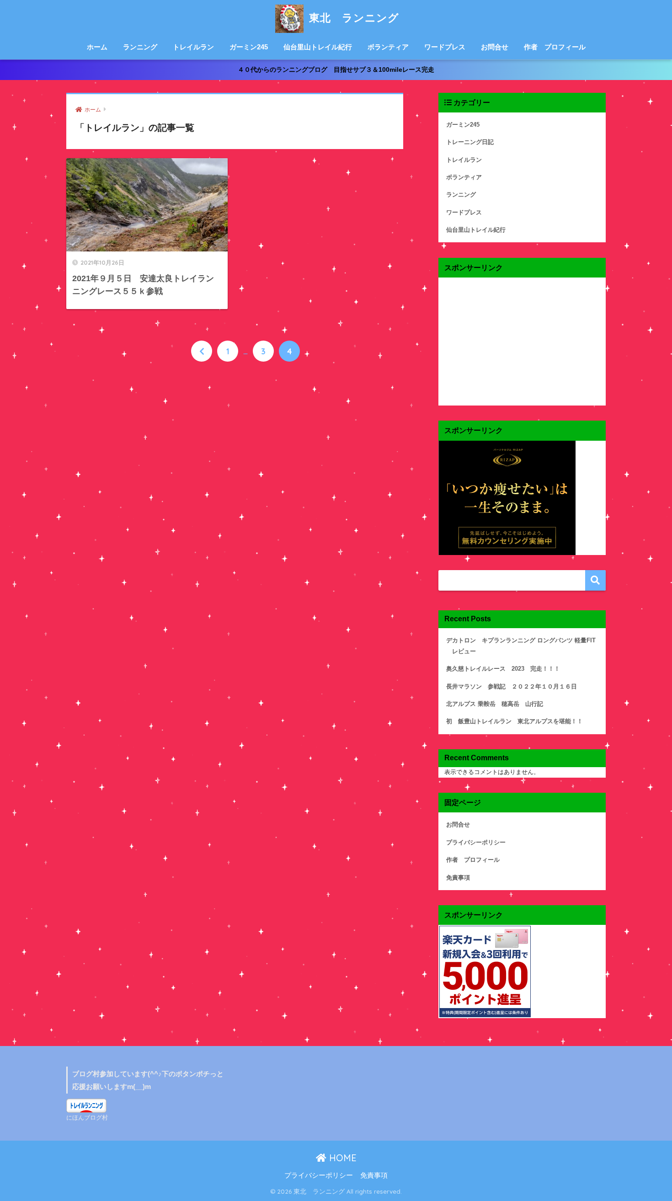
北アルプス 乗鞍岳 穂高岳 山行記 (494, 703)
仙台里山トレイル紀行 (317, 47)
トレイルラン (193, 47)
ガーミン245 (248, 47)
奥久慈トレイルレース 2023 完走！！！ (503, 668)
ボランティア (388, 47)
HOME (341, 1158)
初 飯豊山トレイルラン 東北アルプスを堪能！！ (514, 721)
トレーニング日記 (470, 142)
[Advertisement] (522, 342)
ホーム (97, 47)
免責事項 (458, 877)
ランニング (140, 47)
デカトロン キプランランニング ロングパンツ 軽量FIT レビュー (521, 646)
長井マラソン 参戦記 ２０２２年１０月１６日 (511, 686)
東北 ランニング (352, 17)
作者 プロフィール (555, 47)
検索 (595, 580)
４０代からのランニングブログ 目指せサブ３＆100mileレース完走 (336, 69)
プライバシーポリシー (476, 842)
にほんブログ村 (87, 1118)
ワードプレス (444, 47)
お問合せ (494, 47)
